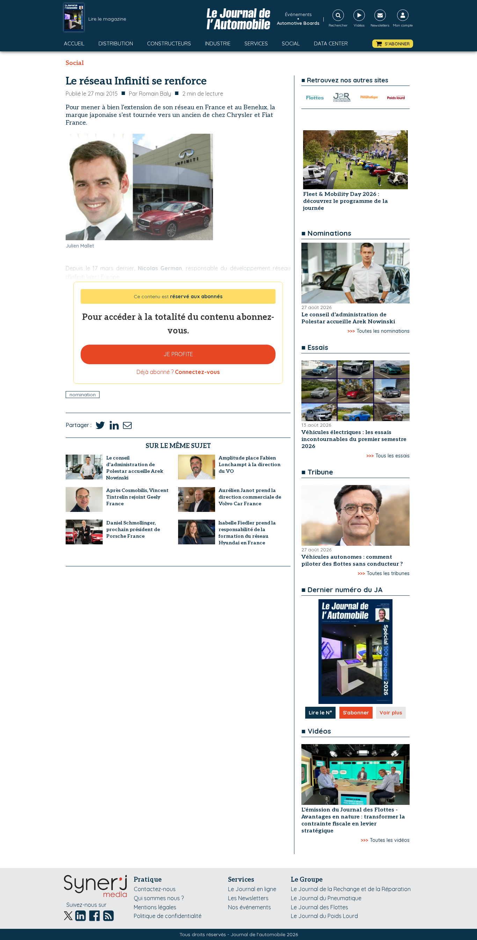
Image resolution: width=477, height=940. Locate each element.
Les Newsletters (248, 898)
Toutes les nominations (383, 331)
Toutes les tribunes (388, 573)
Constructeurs (169, 43)
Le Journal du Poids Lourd (324, 915)
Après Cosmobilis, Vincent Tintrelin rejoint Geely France (137, 497)
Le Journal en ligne (252, 889)
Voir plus (391, 712)
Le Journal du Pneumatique (326, 898)
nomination (82, 394)
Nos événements (249, 907)
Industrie (217, 43)
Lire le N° (320, 712)
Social (291, 43)
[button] (392, 43)
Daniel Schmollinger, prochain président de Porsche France (133, 529)
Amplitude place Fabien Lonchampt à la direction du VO (249, 464)
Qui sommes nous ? (159, 898)
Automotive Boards (298, 23)
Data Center (331, 43)
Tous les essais (392, 456)
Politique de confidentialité (167, 915)
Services (256, 43)
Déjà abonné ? (178, 371)
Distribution (115, 43)
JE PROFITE (178, 354)
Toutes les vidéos (390, 840)
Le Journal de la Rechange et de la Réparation (351, 889)
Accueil (74, 43)
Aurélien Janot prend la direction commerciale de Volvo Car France (250, 497)
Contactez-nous (155, 889)
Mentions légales (155, 907)
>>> (351, 331)
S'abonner (356, 712)
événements (298, 14)
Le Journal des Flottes (319, 907)
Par (150, 93)
